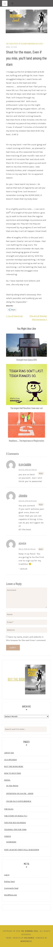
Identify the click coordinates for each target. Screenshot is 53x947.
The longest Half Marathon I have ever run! (26, 408)
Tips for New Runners (15, 823)
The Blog (8, 809)
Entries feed (9, 882)
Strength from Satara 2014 (26, 359)
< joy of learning (14, 316)
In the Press (12, 786)
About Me (9, 753)
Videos (7, 836)
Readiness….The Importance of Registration (26, 440)
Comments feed (11, 888)
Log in (6, 875)
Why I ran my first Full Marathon (21, 850)
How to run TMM (12, 773)
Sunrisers (11, 842)
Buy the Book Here (13, 766)
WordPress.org (10, 895)
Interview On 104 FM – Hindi (19, 793)
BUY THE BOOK (16, 679)
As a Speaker (10, 760)
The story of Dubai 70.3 (15, 816)
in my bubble (25, 464)
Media (7, 780)
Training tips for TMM (15, 830)
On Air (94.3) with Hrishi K (18, 801)
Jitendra (23, 495)
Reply (41, 473)
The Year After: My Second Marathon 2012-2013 (24, 43)
